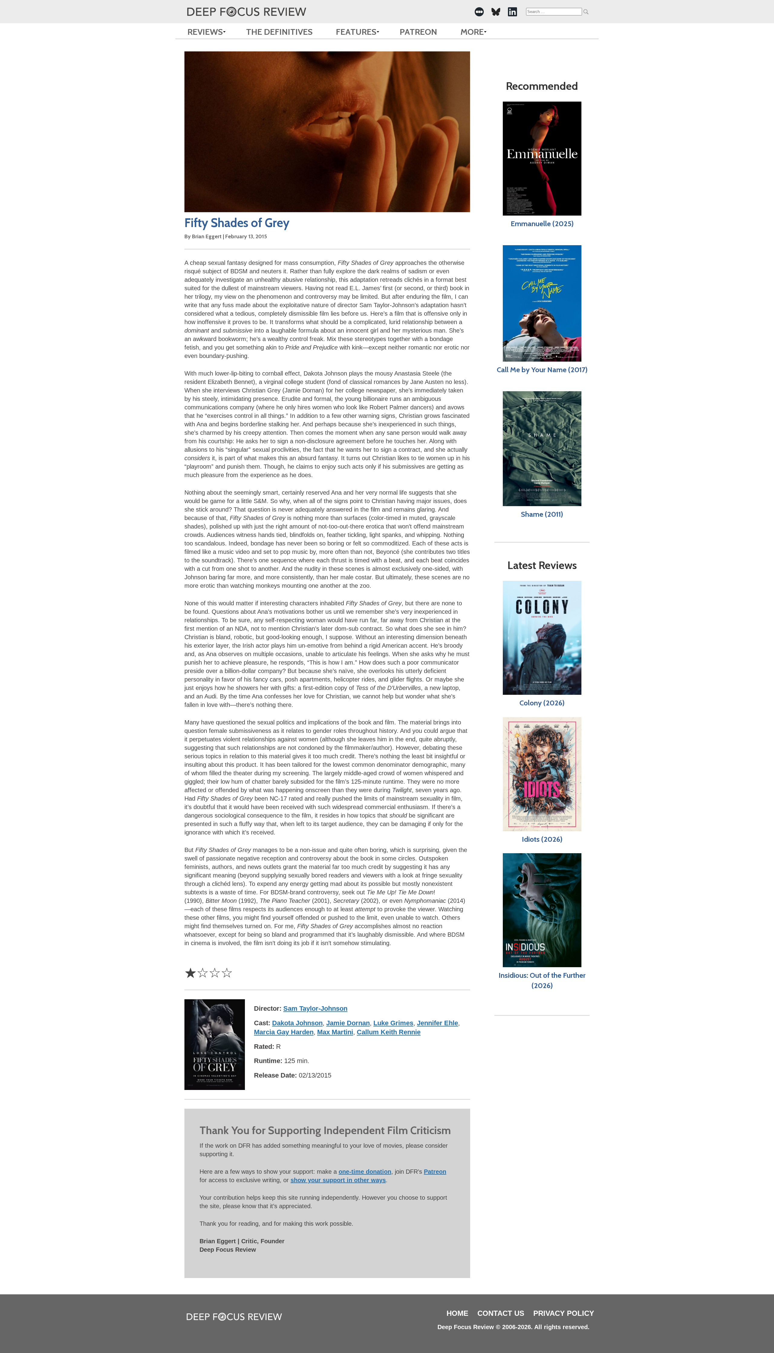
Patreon (418, 32)
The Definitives (279, 32)
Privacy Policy (563, 1313)
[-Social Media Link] (479, 11)
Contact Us (500, 1313)
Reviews (205, 32)
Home (457, 1313)
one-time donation (365, 1171)
